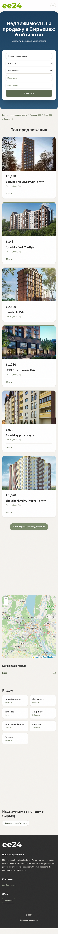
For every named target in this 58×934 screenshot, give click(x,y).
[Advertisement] (29, 559)
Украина (33, 115)
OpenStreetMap (49, 657)
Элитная (9, 900)
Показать (29, 93)
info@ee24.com (8, 885)
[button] (6, 599)
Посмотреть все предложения (29, 526)
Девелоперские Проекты (16, 823)
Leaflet (37, 657)
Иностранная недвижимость (14, 115)
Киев (46, 115)
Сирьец (7, 119)
